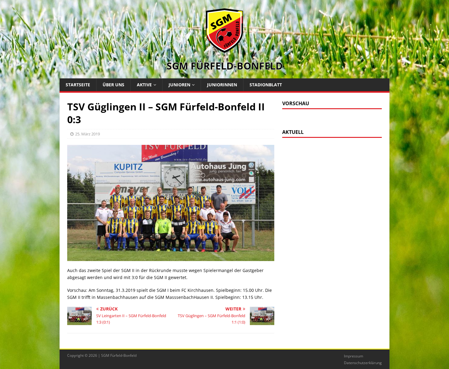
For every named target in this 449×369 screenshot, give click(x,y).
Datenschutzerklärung (363, 362)
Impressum (353, 356)
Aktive (144, 85)
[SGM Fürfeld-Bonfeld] (224, 50)
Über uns (113, 85)
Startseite (78, 85)
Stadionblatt (266, 85)
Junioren (179, 85)
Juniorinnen (222, 85)
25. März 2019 (87, 134)
